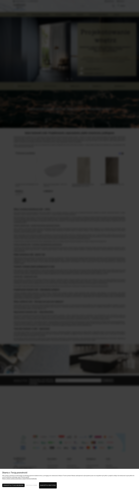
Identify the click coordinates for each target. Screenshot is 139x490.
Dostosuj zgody (32, 485)
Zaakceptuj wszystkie (48, 485)
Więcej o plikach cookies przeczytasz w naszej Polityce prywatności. (19, 478)
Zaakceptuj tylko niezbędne (13, 485)
